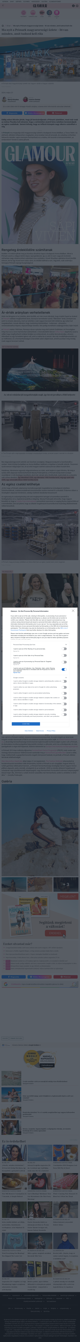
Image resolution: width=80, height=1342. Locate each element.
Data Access (40, 731)
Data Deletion (29, 731)
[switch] (64, 648)
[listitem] (40, 645)
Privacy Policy (51, 731)
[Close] (74, 611)
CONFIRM (26, 724)
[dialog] (40, 671)
